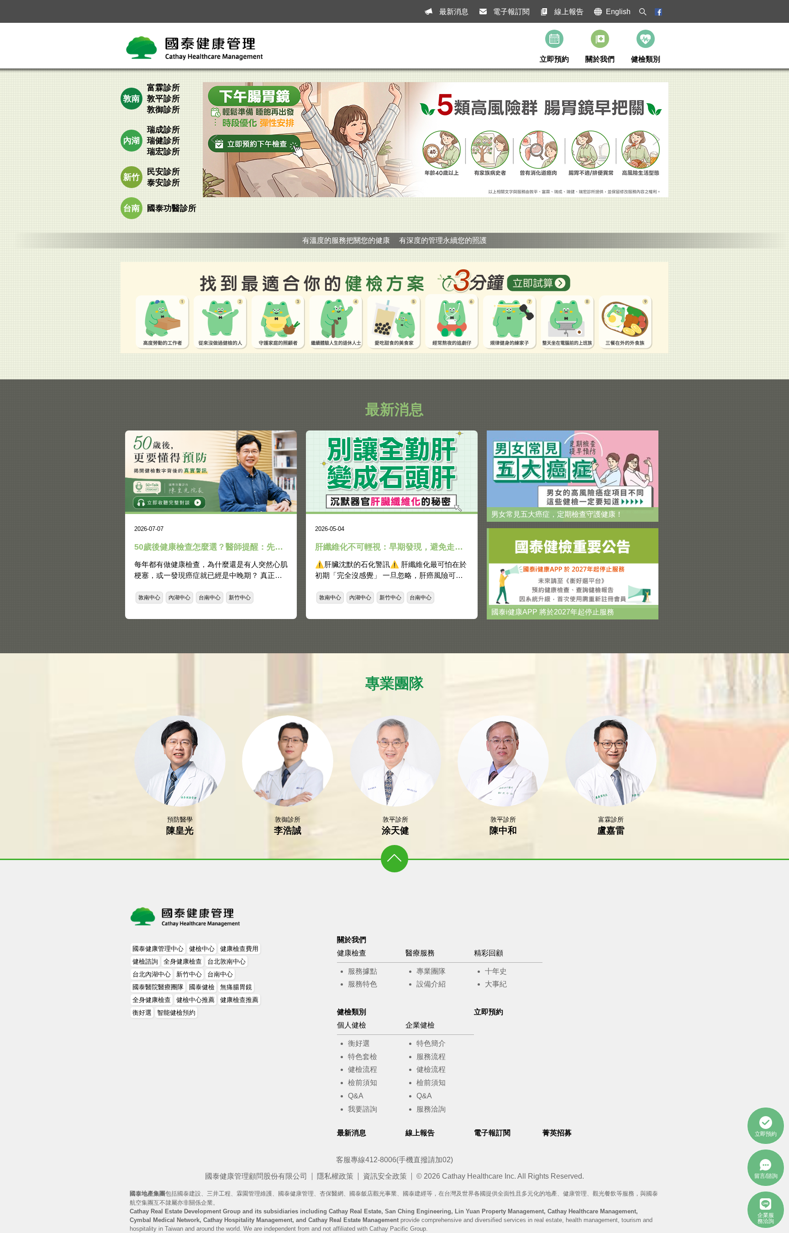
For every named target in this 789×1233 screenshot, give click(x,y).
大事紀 (496, 984)
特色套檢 (362, 1056)
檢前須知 (362, 1082)
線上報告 (569, 12)
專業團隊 (431, 971)
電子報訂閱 (511, 12)
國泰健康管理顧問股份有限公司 (256, 1176)
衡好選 (359, 1043)
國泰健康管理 (186, 917)
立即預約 (554, 59)
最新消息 (453, 12)
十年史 (496, 971)
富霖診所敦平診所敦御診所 (163, 98)
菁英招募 (557, 1133)
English (618, 12)
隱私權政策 (335, 1176)
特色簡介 (431, 1043)
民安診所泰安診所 (163, 177)
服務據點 (362, 971)
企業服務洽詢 (765, 1218)
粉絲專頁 (658, 11)
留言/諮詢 (766, 1176)
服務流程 (431, 1056)
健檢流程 (362, 1069)
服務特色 (362, 984)
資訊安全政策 (385, 1176)
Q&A (355, 1096)
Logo (195, 48)
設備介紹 (431, 984)
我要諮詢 (362, 1109)
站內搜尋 (642, 11)
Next (656, 139)
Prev (214, 139)
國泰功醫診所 (171, 208)
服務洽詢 (431, 1109)
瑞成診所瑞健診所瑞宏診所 (163, 140)
